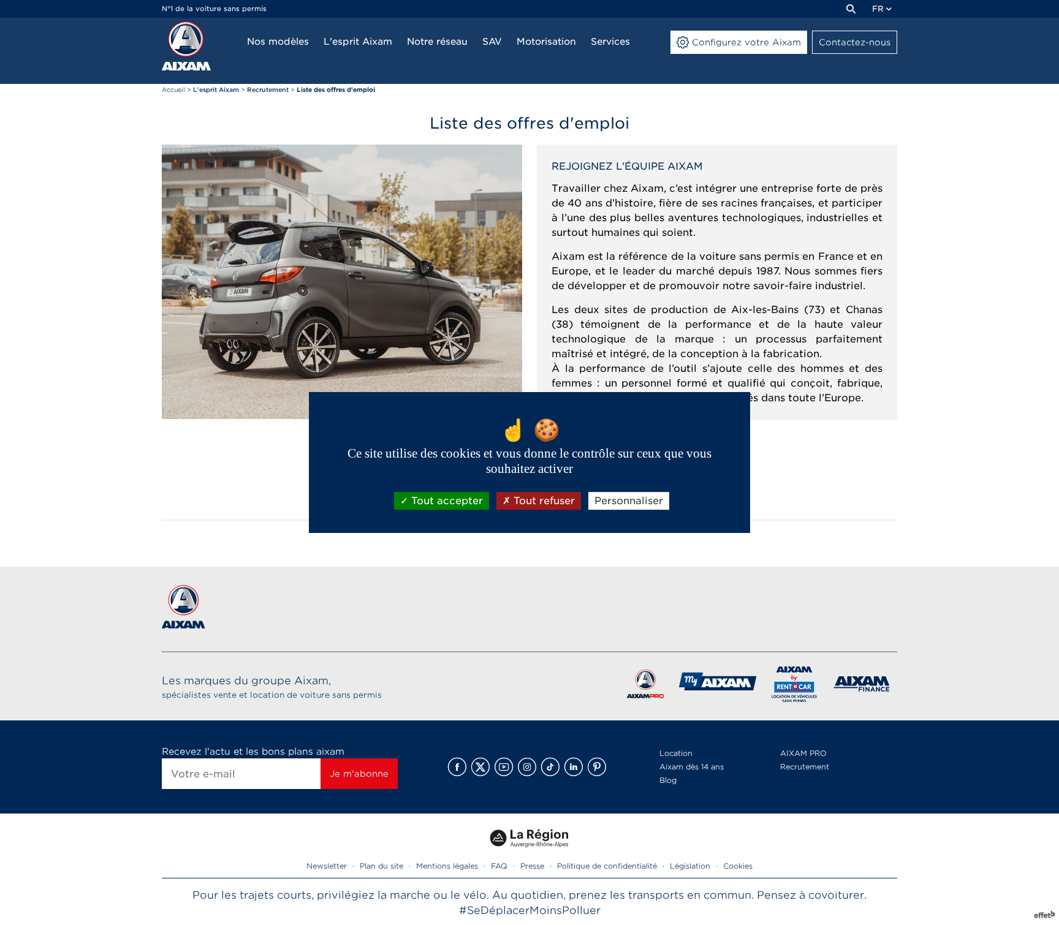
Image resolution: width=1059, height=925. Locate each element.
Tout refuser (543, 501)
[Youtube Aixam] (504, 767)
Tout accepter (445, 501)
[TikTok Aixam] (550, 767)
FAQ (499, 865)
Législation (690, 865)
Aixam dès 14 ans (691, 766)
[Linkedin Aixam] (573, 767)
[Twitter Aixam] (480, 767)
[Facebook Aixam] (457, 767)
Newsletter (326, 865)
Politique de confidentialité (607, 865)
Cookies (738, 865)
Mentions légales (447, 865)
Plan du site (381, 865)
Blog (668, 780)
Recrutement (804, 766)
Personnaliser (628, 501)
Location (676, 753)
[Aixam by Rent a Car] (795, 686)
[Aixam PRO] (645, 686)
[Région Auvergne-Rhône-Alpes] (529, 851)
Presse (532, 865)
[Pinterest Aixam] (597, 767)
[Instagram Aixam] (527, 767)
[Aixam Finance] (862, 686)
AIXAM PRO (803, 753)
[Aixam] (186, 45)
